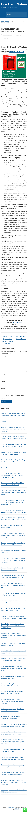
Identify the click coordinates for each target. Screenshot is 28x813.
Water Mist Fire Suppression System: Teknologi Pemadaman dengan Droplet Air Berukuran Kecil (13, 782)
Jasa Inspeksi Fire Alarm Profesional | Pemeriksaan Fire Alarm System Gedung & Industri (13, 668)
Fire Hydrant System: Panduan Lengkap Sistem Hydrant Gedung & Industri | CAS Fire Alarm (13, 535)
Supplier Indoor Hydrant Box (21, 338)
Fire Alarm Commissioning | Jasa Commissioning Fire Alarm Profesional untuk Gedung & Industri (12, 475)
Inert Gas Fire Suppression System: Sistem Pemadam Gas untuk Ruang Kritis (13, 660)
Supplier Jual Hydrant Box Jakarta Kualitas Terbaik (7, 340)
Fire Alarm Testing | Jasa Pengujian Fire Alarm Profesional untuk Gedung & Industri (13, 519)
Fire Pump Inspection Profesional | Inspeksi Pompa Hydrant (13, 551)
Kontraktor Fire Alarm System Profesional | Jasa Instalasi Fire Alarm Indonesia (13, 733)
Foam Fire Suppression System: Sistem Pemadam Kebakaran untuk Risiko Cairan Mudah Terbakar (13, 626)
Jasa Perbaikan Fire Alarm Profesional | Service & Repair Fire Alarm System (12, 692)
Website (3, 388)
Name (3, 374)
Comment (4, 356)
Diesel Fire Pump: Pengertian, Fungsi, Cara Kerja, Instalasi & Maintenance (13, 453)
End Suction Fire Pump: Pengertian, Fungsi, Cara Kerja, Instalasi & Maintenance (13, 461)
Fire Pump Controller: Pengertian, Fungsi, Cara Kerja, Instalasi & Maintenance (13, 544)
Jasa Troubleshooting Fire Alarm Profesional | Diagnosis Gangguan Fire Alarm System (12, 701)
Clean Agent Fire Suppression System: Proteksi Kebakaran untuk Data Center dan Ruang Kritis (13, 429)
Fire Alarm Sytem (14, 4)
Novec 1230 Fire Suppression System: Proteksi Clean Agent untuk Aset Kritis (12, 758)
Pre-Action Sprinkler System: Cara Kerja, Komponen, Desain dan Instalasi (13, 766)
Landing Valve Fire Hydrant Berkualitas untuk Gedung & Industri (12, 750)
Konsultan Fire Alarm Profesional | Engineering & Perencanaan (11, 717)
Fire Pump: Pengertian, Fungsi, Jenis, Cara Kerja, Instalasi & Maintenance (13, 602)
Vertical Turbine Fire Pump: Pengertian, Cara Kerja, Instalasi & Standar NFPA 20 (12, 773)
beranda (3, 421)
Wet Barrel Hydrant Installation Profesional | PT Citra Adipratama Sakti (14, 791)
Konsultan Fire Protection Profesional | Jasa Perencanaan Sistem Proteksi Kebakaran (14, 725)
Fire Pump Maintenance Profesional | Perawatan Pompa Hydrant (12, 569)
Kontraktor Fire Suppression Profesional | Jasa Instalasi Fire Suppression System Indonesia (13, 742)
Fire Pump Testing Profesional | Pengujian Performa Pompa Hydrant (13, 594)
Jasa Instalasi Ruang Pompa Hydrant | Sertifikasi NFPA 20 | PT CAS (12, 685)
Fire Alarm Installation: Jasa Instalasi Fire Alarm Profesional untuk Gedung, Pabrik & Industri (13, 492)
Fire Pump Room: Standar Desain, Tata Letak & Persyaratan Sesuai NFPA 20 (12, 576)
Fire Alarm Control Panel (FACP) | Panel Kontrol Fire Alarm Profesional (12, 484)
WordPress (11, 807)
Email (3, 381)
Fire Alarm (4, 467)
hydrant (7, 21)
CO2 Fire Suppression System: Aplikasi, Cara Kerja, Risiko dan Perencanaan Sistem (13, 438)
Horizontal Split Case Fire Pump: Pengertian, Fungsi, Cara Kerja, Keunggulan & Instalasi (13, 635)
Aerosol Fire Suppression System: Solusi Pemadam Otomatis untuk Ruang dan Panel (14, 414)
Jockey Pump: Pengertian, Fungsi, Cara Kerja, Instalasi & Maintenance (12, 710)
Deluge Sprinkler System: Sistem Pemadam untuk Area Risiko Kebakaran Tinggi (13, 445)
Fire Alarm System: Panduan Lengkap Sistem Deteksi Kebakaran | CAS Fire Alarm (14, 511)
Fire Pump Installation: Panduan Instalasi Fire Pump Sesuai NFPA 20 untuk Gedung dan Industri (13, 560)
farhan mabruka (7, 35)
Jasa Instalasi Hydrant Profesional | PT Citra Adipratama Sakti (12, 677)
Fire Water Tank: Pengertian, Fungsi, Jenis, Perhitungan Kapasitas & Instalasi (13, 609)
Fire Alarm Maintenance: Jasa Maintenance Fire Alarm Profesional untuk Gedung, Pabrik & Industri (13, 502)
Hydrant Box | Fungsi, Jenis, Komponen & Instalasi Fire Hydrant (13, 644)
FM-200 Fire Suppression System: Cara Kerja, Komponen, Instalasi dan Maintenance (14, 617)
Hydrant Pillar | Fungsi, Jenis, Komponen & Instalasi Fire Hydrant (13, 652)
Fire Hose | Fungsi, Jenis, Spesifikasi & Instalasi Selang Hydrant (12, 526)
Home (2, 21)
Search (24, 14)
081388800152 (16, 52)
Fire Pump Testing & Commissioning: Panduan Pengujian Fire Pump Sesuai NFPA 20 (13, 585)
